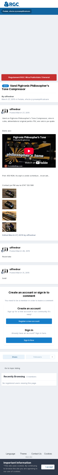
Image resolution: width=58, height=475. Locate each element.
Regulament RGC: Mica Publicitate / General (29, 77)
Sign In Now (29, 340)
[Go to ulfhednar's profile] (5, 111)
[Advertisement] (29, 45)
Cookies (48, 453)
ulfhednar (9, 96)
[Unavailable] (9, 193)
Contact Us (36, 453)
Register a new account (29, 321)
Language (11, 453)
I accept (48, 467)
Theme (23, 453)
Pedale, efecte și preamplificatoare (33, 99)
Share (14, 357)
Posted (20, 112)
